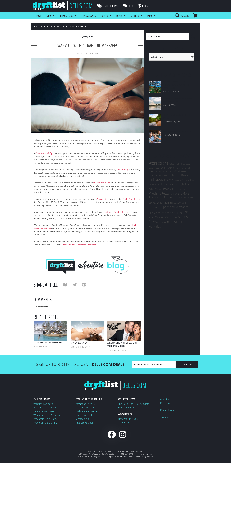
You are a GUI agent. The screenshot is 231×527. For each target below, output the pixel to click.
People (167, 189)
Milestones (167, 180)
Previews (155, 193)
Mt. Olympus (154, 184)
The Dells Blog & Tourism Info (133, 403)
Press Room (166, 403)
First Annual (164, 171)
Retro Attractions (185, 197)
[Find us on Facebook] (112, 434)
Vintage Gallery (83, 418)
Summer (165, 212)
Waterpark (160, 217)
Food (172, 171)
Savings (152, 202)
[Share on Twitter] (77, 284)
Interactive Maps (84, 422)
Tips (185, 211)
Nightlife (183, 184)
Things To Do (66, 15)
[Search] (193, 36)
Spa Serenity (122, 169)
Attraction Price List (86, 403)
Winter (168, 221)
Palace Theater (156, 189)
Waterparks (171, 217)
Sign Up (186, 364)
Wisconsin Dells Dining (45, 422)
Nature (164, 184)
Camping (186, 164)
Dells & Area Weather (87, 411)
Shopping (164, 202)
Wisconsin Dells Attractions (47, 415)
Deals (145, 5)
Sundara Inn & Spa (45, 153)
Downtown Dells (84, 415)
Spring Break (155, 212)
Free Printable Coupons (45, 407)
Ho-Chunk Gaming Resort (116, 212)
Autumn (172, 163)
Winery (159, 222)
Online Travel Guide (86, 407)
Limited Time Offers (43, 411)
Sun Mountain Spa (101, 182)
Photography (178, 189)
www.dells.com (146, 454)
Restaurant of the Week (163, 197)
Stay (49, 15)
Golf (177, 171)
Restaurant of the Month (175, 193)
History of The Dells (128, 418)
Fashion (153, 171)
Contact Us (124, 422)
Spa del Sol (102, 199)
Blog (130, 5)
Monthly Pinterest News (184, 180)
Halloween (162, 175)
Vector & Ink (122, 456)
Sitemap (164, 417)
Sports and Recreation (175, 207)
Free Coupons (110, 5)
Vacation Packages (43, 403)
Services (135, 15)
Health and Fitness (178, 175)
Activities (87, 37)
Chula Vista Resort (131, 199)
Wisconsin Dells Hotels (45, 418)
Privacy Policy (167, 410)
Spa (174, 202)
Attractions (158, 163)
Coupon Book (154, 168)
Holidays (155, 180)
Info (149, 15)
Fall (188, 167)
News (173, 184)
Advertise (165, 399)
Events (104, 15)
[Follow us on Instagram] (122, 434)
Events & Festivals (127, 407)
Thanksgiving (176, 212)
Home (38, 15)
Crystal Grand (167, 167)
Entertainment (180, 168)
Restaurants (89, 15)
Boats (179, 163)
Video (152, 217)
